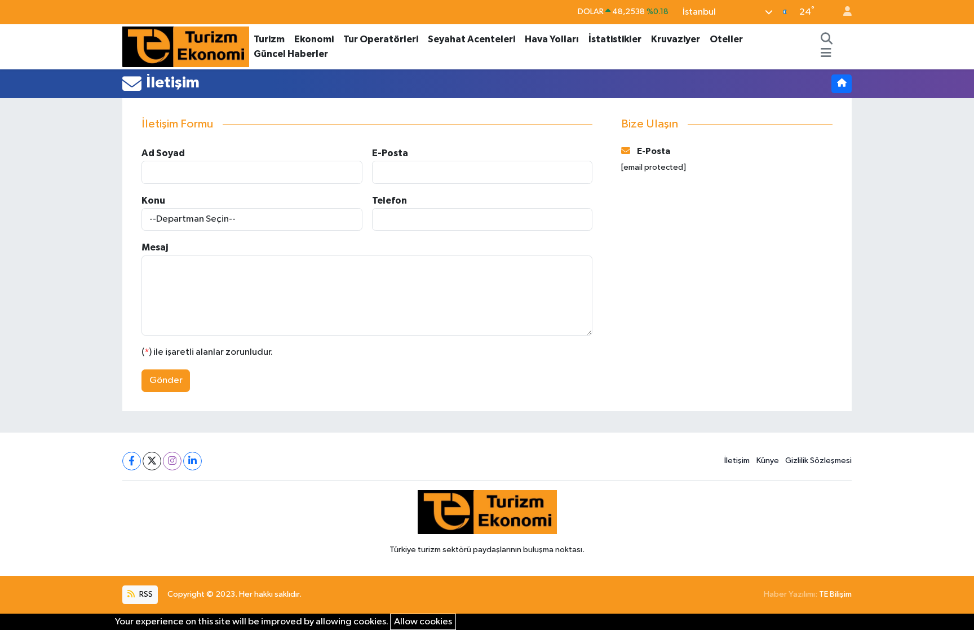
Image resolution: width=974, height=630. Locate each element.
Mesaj (154, 247)
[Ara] (827, 39)
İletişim (737, 460)
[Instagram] (172, 461)
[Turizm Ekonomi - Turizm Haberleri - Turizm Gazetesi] (185, 46)
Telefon (389, 200)
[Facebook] (131, 461)
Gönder (166, 380)
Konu (153, 200)
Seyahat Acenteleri (471, 39)
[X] (152, 461)
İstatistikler (614, 39)
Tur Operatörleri (380, 39)
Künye (767, 460)
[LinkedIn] (192, 461)
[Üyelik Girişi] (843, 12)
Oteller (726, 39)
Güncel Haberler (291, 54)
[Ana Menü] (826, 54)
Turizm (269, 39)
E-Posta (390, 153)
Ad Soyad (163, 153)
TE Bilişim (835, 594)
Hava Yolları (552, 39)
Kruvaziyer (675, 39)
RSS (145, 594)
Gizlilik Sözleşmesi (818, 460)
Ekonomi (314, 39)
